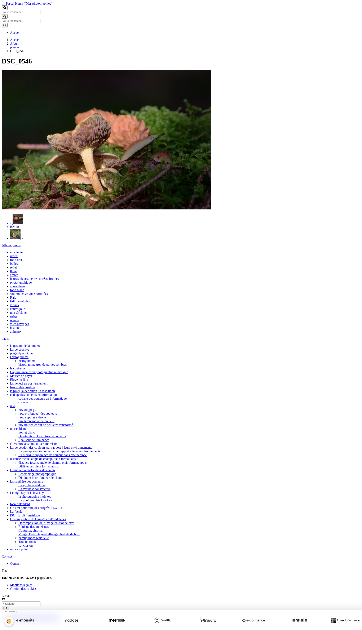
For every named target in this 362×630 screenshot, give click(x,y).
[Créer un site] (25, 620)
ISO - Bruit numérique (25, 515)
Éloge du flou (19, 379)
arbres (14, 275)
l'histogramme (19, 357)
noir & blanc (18, 312)
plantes (14, 47)
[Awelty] (162, 620)
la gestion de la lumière (25, 345)
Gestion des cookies (23, 588)
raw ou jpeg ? (27, 410)
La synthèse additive (31, 485)
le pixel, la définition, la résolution (32, 391)
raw (12, 406)
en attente (16, 252)
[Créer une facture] (208, 620)
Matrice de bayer (21, 376)
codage (23, 402)
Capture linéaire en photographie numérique (39, 372)
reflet (13, 267)
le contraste (17, 368)
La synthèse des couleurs (26, 481)
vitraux (14, 305)
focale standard (20, 504)
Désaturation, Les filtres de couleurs (42, 436)
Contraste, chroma (30, 530)
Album (14, 43)
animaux (15, 331)
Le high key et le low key (27, 492)
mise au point (19, 549)
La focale (16, 511)
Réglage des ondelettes (33, 526)
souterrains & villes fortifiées (29, 294)
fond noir (16, 260)
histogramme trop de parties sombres (42, 364)
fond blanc (17, 290)
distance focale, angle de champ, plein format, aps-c (44, 459)
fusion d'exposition (22, 387)
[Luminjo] (299, 620)
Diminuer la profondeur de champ (32, 470)
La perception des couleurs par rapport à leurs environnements (51, 447)
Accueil (15, 32)
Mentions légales (21, 585)
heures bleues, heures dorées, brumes (34, 278)
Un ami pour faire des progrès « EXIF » (36, 508)
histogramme (26, 361)
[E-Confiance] (253, 620)
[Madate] (71, 620)
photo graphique (21, 282)
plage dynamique (21, 353)
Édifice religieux (21, 301)
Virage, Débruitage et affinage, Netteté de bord (49, 534)
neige (13, 316)
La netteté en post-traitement (28, 383)
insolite (14, 327)
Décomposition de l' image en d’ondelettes (38, 519)
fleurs (13, 271)
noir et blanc (18, 428)
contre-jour (17, 309)
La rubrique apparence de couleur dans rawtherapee (52, 455)
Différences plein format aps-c (38, 466)
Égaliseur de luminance (33, 440)
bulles (14, 263)
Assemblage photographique (37, 474)
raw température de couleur (36, 421)
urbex (14, 256)
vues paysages (19, 324)
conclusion (25, 545)
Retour (14, 227)
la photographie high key (34, 496)
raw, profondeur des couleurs (37, 413)
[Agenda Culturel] (345, 620)
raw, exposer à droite (32, 417)
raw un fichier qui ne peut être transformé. (46, 425)
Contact (15, 563)
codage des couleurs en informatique (34, 394)
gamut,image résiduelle (33, 538)
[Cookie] (9, 621)
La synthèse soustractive (34, 489)
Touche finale (27, 542)
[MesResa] (116, 620)
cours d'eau (17, 286)
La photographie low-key (35, 500)
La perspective (19, 349)
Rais (13, 297)
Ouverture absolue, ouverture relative (34, 443)
